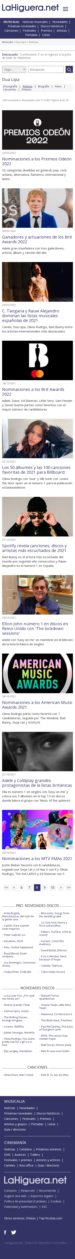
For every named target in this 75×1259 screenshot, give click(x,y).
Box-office (26, 1165)
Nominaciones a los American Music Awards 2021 (37, 705)
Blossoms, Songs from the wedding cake (54, 914)
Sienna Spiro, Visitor (16, 1011)
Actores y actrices (48, 1160)
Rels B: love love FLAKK (55, 1051)
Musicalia (7, 42)
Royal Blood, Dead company (14, 955)
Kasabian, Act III (13, 941)
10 (52, 887)
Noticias (9, 1108)
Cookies (56, 1201)
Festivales (29, 30)
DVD (7, 1155)
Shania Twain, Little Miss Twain (55, 1006)
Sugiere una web (15, 1196)
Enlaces (26, 89)
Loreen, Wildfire (14, 1026)
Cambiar (39, 1201)
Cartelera (25, 1149)
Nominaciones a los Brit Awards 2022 (33, 392)
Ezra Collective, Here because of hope (52, 957)
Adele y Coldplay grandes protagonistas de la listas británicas (37, 783)
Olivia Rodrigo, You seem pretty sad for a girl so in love (18, 1042)
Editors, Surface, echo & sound (55, 933)
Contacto (10, 1191)
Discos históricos (52, 26)
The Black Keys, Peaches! (56, 1020)
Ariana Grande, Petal (17, 1005)
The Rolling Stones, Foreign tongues (15, 1018)
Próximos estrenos (48, 1149)
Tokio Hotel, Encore (53, 972)
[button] (65, 9)
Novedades (60, 22)
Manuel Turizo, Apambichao (49, 997)
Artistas (62, 30)
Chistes (31, 1218)
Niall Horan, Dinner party (56, 1045)
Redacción (28, 1191)
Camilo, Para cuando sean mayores (15, 927)
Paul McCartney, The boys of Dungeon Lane (56, 1028)
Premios (46, 30)
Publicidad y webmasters (21, 1207)
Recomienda (47, 1191)
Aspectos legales (42, 1196)
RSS (44, 1207)
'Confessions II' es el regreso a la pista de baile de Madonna (36, 56)
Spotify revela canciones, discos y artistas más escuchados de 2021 (34, 548)
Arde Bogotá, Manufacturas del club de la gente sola (18, 916)
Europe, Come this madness (51, 942)
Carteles (9, 1165)
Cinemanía (15, 1142)
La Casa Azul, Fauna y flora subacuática (53, 924)
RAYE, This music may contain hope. (53, 1037)
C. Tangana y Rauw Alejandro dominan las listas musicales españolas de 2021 (30, 315)
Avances (20, 1155)
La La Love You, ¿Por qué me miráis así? (18, 997)
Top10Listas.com (50, 1218)
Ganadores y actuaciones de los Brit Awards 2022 (37, 239)
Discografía (10, 86)
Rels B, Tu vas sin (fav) (54, 1075)
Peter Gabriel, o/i (14, 935)
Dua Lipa (21, 42)
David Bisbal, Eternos (54, 950)
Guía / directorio (15, 1129)
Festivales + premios (18, 1160)
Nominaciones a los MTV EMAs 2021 (37, 858)
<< (6, 887)
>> (69, 887)
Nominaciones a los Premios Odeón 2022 (37, 161)
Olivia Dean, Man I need (18, 1075)
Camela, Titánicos (51, 965)
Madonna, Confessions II (56, 1014)
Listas (46, 35)
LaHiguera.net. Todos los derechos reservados (35, 1243)
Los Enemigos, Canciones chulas (19, 964)
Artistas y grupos (15, 1124)
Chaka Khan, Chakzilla (17, 972)
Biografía (43, 86)
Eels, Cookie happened (18, 947)
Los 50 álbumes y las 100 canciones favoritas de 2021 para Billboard (36, 470)
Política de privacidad (18, 1201)
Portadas (31, 35)
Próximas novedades (22, 26)
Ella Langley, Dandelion (18, 1051)
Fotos (58, 86)
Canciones (11, 30)
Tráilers (35, 1155)
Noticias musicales (35, 22)
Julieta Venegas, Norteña (19, 1032)
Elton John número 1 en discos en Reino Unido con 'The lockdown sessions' (35, 628)
